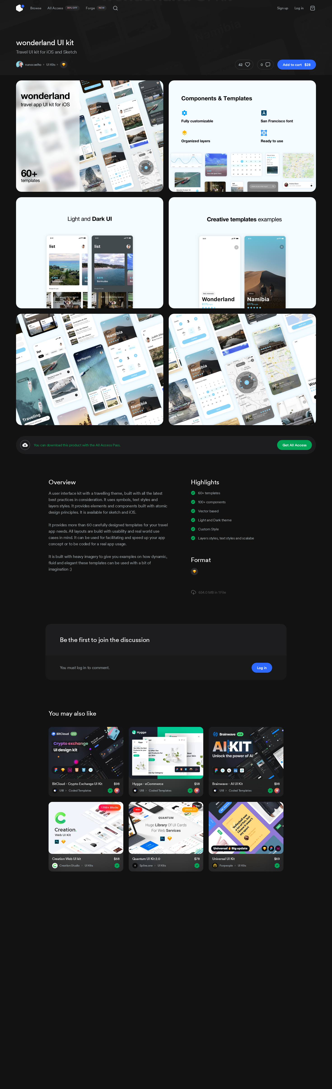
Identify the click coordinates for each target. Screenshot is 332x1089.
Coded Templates (80, 790)
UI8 (61, 790)
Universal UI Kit (223, 859)
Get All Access (294, 445)
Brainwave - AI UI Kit (227, 784)
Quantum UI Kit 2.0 (146, 859)
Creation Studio (69, 865)
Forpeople (226, 865)
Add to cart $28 (297, 64)
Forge (95, 8)
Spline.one (146, 865)
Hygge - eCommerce (147, 784)
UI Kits (50, 65)
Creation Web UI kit (66, 859)
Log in (299, 8)
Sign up (282, 8)
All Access (62, 8)
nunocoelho (33, 65)
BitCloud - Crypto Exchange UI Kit (77, 784)
